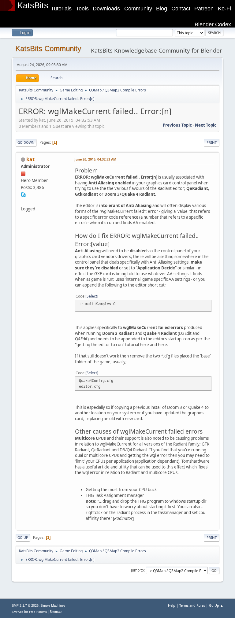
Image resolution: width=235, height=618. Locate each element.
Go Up (22, 537)
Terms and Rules (192, 605)
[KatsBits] (23, 201)
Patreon (204, 9)
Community (138, 9)
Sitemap (56, 611)
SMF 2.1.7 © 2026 (25, 605)
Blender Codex (213, 24)
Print (212, 142)
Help (171, 605)
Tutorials (61, 9)
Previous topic (177, 125)
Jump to (137, 570)
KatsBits (32, 5)
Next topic (205, 125)
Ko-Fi (224, 9)
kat (30, 159)
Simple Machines (52, 605)
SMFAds (17, 611)
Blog (161, 9)
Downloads (106, 9)
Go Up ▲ (216, 605)
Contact (180, 9)
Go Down (26, 142)
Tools (82, 9)
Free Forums (38, 611)
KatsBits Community (48, 48)
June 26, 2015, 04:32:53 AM (95, 159)
